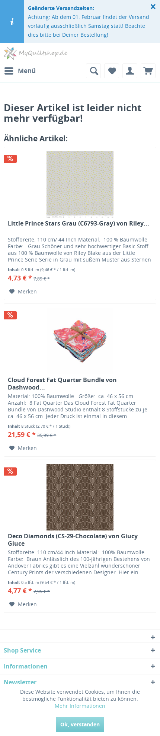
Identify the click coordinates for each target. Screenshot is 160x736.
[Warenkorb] (148, 70)
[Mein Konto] (129, 70)
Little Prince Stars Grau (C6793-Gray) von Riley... (78, 223)
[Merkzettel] (111, 70)
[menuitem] (19, 70)
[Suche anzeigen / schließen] (93, 70)
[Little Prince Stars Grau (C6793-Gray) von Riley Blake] (80, 184)
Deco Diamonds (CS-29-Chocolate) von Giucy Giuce (73, 539)
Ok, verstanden (80, 724)
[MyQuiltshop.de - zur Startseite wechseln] (35, 53)
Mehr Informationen (80, 705)
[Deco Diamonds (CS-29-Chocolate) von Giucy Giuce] (80, 497)
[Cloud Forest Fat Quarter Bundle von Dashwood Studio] (80, 341)
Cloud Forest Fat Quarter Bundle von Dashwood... (62, 383)
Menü (27, 70)
